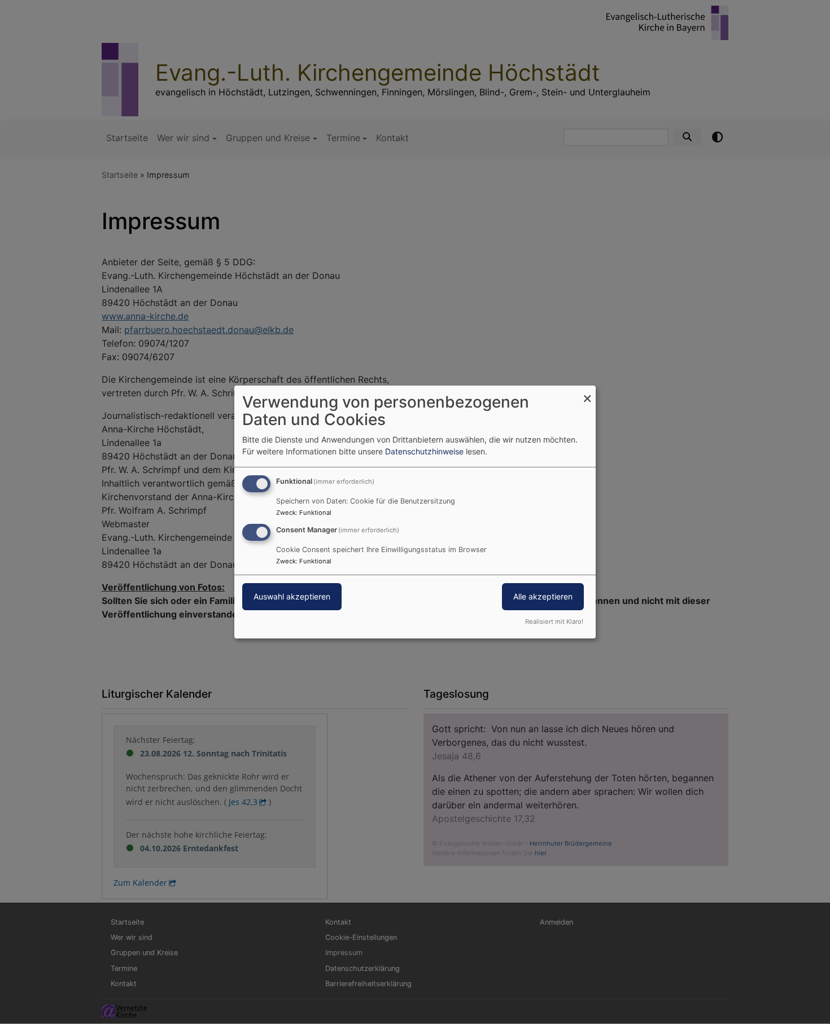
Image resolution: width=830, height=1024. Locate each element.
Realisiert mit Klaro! (554, 621)
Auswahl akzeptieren (292, 596)
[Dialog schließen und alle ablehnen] (587, 393)
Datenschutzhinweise (424, 451)
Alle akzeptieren (543, 596)
